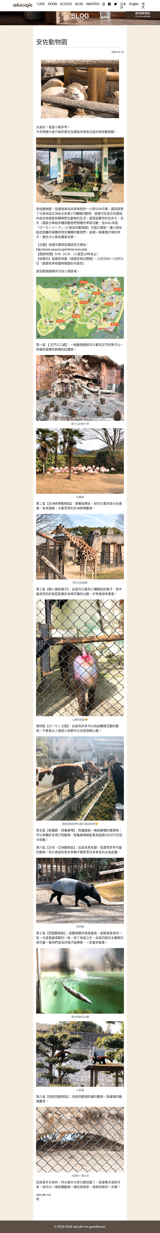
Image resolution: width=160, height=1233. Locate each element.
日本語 (123, 5)
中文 (143, 5)
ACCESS (66, 4)
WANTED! (92, 4)
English (134, 4)
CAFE (41, 4)
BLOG (79, 4)
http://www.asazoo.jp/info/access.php (61, 249)
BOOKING (142, 14)
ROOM (52, 4)
